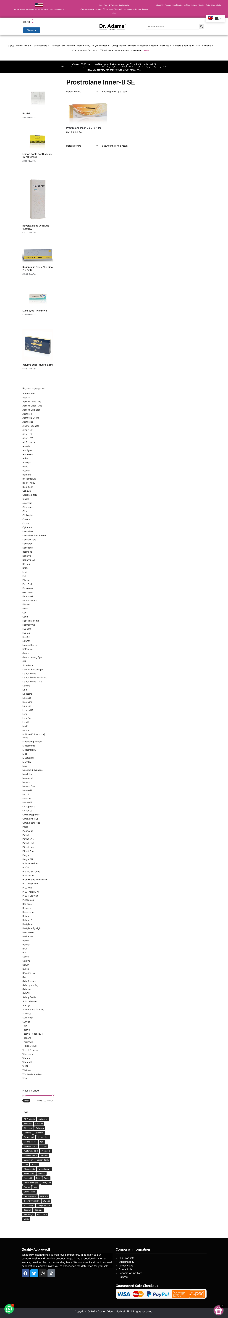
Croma (25, 523)
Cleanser (28, 1128)
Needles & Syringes (32, 770)
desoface (27, 551)
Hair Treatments (203, 45)
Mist (24, 753)
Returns (123, 1276)
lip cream (27, 702)
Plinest (25, 835)
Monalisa (26, 762)
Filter (26, 1100)
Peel (38, 1178)
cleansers (27, 503)
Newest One (28, 786)
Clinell (25, 511)
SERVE (25, 968)
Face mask (28, 596)
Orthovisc (27, 810)
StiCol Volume (29, 1001)
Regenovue (28, 912)
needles (41, 1173)
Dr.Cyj (25, 568)
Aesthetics (27, 421)
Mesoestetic (28, 745)
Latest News (126, 1265)
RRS (24, 952)
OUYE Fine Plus (30, 818)
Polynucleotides (30, 863)
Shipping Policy (216, 5)
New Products (122, 50)
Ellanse (25, 580)
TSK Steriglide (29, 1046)
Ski (24, 977)
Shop (146, 50)
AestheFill (27, 413)
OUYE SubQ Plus (31, 822)
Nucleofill (27, 802)
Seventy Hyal (29, 973)
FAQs (208, 5)
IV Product (27, 649)
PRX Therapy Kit (30, 891)
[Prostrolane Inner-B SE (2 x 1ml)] (88, 110)
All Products (28, 442)
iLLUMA (26, 641)
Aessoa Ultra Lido (31, 409)
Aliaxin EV (27, 430)
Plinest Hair (28, 847)
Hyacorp (26, 628)
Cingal (25, 499)
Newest (26, 782)
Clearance (136, 50)
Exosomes (27, 588)
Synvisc (26, 1021)
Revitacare (27, 936)
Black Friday (28, 482)
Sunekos (26, 1013)
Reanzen (26, 908)
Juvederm (27, 665)
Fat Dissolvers (29, 600)
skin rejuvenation (31, 1201)
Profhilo (26, 867)
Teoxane (26, 1037)
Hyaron (26, 633)
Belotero (26, 474)
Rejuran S (27, 920)
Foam (25, 608)
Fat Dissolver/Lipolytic (62, 45)
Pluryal (25, 855)
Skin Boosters (40, 45)
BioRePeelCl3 (29, 478)
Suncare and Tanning (33, 1009)
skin (35, 1187)
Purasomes (28, 900)
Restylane (27, 924)
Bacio (25, 466)
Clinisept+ (27, 515)
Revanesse (28, 932)
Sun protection (43, 1205)
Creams (26, 519)
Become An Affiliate (130, 1273)
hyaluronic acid (31, 1151)
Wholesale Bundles (32, 1074)
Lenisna (26, 685)
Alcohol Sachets (30, 425)
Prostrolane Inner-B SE (34, 879)
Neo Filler (27, 774)
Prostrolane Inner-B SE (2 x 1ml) (84, 127)
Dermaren (27, 543)
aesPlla (26, 397)
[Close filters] (54, 80)
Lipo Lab (26, 706)
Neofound (27, 778)
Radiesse (27, 904)
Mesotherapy (29, 749)
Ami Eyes (27, 450)
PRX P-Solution (30, 883)
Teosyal (26, 1029)
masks (25, 730)
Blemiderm (27, 486)
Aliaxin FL (27, 434)
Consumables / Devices (83, 50)
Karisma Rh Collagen (32, 669)
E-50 (24, 572)
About (158, 5)
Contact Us (125, 1269)
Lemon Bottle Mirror (32, 681)
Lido (24, 689)
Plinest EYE (28, 839)
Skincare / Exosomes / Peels (142, 45)
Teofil (25, 1025)
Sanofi (25, 956)
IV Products (105, 50)
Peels (25, 826)
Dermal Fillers (22, 45)
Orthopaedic (118, 45)
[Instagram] (43, 1273)
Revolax (26, 944)
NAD (24, 765)
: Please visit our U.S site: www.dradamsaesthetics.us (39, 9)
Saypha (26, 960)
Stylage (26, 1005)
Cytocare (27, 527)
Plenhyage (27, 831)
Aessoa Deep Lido (31, 401)
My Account (167, 5)
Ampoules (27, 454)
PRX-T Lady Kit (30, 895)
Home (11, 46)
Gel (24, 612)
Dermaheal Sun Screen (34, 535)
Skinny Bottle (29, 997)
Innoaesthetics (29, 645)
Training (202, 5)
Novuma (26, 798)
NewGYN (27, 790)
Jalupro (26, 653)
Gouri (25, 616)
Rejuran (26, 916)
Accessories (28, 393)
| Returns (194, 5)
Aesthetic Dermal (31, 417)
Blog (174, 5)
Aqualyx (26, 462)
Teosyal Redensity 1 (32, 1033)
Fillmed (26, 604)
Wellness (164, 45)
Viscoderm (27, 1054)
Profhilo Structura (31, 871)
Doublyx (26, 555)
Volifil (25, 1066)
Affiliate (187, 5)
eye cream (27, 592)
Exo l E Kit (27, 584)
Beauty (26, 470)
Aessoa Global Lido (32, 405)
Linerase (26, 697)
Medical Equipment (32, 741)
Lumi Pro (26, 718)
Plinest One (28, 851)
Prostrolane (28, 875)
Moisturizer (28, 758)
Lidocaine (27, 693)
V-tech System (30, 1050)
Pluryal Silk (28, 859)
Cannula (26, 490)
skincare (44, 1196)
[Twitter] (34, 1273)
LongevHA (27, 710)
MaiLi (25, 726)
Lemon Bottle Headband (34, 677)
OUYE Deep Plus (30, 814)
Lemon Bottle (29, 673)
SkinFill (25, 993)
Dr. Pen (26, 564)
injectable (46, 1151)
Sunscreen (27, 1017)
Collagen (40, 1128)
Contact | (180, 5)
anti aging (43, 1119)
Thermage (27, 1042)
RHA (24, 948)
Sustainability (126, 1261)
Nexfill (25, 794)
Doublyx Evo (28, 560)
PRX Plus (27, 887)
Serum (25, 964)
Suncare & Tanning (182, 45)
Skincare (26, 989)
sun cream (28, 1205)
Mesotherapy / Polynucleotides (92, 45)
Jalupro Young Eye (32, 657)
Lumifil (25, 722)
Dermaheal (27, 531)
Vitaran (26, 1058)
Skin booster (29, 1192)
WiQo (25, 1078)
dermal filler (43, 1137)
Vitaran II (27, 1062)
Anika (25, 458)
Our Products (126, 1258)
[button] (51, 22)
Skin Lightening (30, 985)
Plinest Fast (28, 843)
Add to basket (87, 138)
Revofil (25, 940)
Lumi (24, 714)
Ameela (26, 446)
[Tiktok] (51, 1273)
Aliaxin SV (27, 438)
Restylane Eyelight (31, 928)
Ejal (24, 576)
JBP (24, 661)
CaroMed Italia (29, 494)
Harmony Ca (28, 624)
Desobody (27, 547)
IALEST (26, 637)
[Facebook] (25, 1273)
